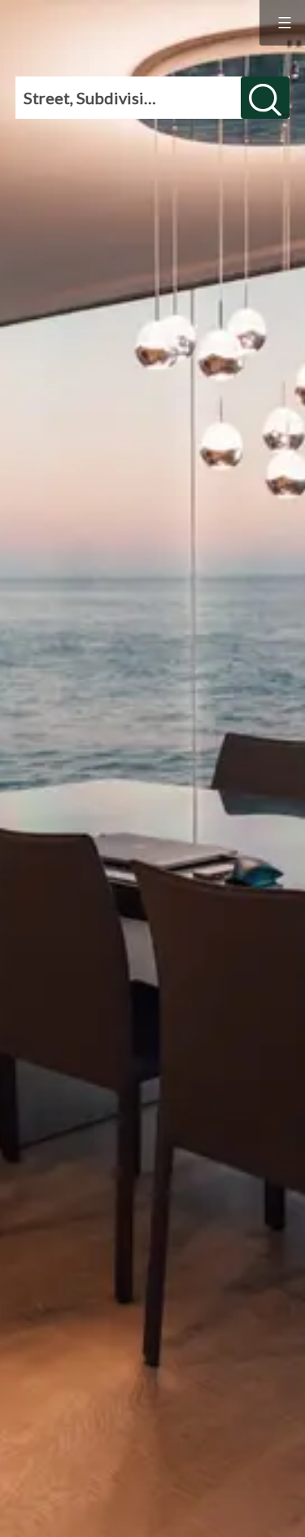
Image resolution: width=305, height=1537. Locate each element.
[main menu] (282, 23)
